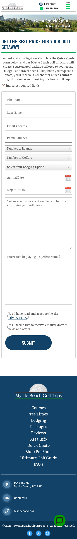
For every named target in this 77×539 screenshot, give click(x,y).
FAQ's (38, 464)
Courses (39, 408)
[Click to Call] (7, 511)
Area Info (38, 439)
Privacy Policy (17, 318)
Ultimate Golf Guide (38, 458)
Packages (38, 426)
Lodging (38, 420)
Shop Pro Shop (39, 452)
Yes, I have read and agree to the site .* (33, 316)
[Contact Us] (6, 484)
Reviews (38, 433)
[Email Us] (6, 498)
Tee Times (38, 414)
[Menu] (68, 6)
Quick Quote (50, 4)
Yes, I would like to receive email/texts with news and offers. (38, 327)
